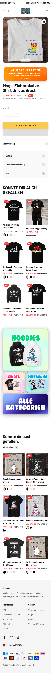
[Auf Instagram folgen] (11, 637)
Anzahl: (6, 108)
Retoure (6, 629)
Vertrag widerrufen (36, 610)
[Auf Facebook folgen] (4, 637)
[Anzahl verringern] (6, 114)
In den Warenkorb (25, 125)
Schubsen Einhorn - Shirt (37, 521)
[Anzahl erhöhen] (17, 114)
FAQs (30, 615)
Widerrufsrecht (9, 624)
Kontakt (31, 619)
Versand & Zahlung (36, 624)
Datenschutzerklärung (12, 615)
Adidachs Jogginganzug (36, 228)
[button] (25, 133)
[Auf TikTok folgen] (18, 637)
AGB (5, 610)
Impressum (7, 619)
